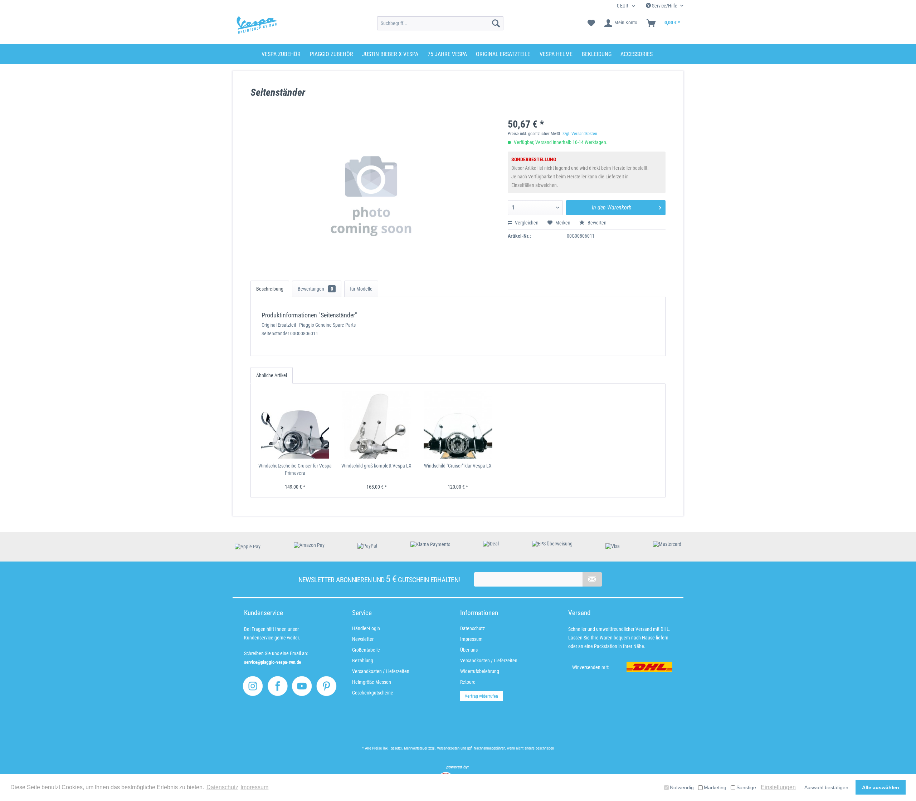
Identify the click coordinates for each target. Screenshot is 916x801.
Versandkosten (448, 748)
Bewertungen (315, 289)
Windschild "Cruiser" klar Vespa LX (458, 466)
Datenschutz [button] (222, 787)
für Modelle (361, 289)
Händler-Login (366, 628)
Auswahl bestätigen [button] (826, 787)
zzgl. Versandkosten (579, 133)
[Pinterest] (326, 686)
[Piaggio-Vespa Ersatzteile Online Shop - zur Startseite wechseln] (256, 25)
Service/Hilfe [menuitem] (664, 6)
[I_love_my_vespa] (253, 686)
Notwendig (682, 787)
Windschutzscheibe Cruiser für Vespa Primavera (295, 469)
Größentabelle (366, 650)
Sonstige (746, 787)
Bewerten (596, 223)
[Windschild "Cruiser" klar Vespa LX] (458, 425)
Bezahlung (362, 660)
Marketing (715, 787)
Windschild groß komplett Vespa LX (376, 466)
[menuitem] (440, 23)
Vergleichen (526, 223)
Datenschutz (472, 628)
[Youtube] (302, 686)
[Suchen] (495, 23)
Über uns (469, 650)
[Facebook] (277, 686)
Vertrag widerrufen (481, 696)
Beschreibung (269, 289)
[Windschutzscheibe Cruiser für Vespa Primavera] (295, 425)
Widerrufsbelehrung (479, 671)
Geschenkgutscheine (372, 693)
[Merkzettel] (591, 23)
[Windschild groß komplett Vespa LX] (377, 425)
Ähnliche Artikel (271, 375)
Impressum (471, 639)
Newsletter (363, 639)
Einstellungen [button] (778, 787)
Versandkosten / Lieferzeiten (380, 671)
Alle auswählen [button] (880, 787)
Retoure (468, 682)
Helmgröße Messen (371, 682)
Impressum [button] (254, 787)
